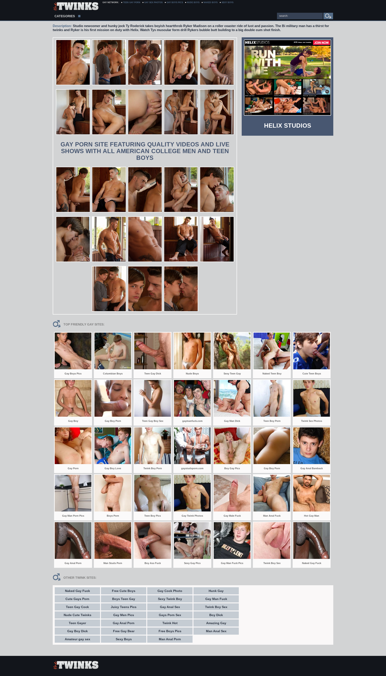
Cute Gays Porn (77, 599)
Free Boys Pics (170, 631)
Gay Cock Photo (169, 591)
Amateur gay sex (77, 639)
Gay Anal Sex (170, 607)
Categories (65, 16)
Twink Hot (170, 623)
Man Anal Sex (216, 631)
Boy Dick (216, 615)
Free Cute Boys (123, 591)
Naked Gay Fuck (77, 591)
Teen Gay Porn (131, 2)
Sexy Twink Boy (170, 599)
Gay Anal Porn (123, 623)
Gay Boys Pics (175, 2)
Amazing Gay (216, 623)
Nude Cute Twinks (77, 615)
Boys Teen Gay (123, 599)
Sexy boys (227, 2)
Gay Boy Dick (77, 631)
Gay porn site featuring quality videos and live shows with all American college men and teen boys (145, 151)
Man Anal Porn (170, 639)
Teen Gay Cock (77, 607)
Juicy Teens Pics (123, 607)
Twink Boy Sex (216, 607)
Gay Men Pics (123, 615)
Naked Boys (210, 2)
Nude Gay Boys (76, 6)
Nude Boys (193, 2)
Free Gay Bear (123, 631)
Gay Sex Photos (153, 2)
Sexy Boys (124, 639)
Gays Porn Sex (170, 615)
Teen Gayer (77, 623)
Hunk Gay (216, 591)
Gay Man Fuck (216, 599)
